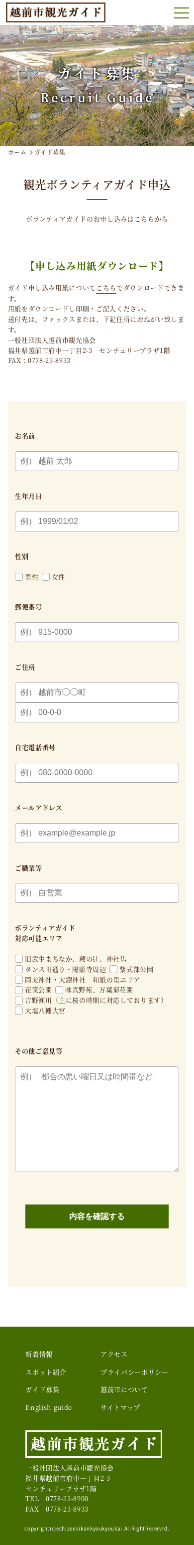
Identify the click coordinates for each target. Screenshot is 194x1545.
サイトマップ (120, 1407)
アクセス (114, 1354)
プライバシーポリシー (134, 1371)
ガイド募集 (42, 1389)
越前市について (124, 1389)
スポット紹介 (45, 1371)
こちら (106, 287)
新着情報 (39, 1354)
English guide (48, 1407)
